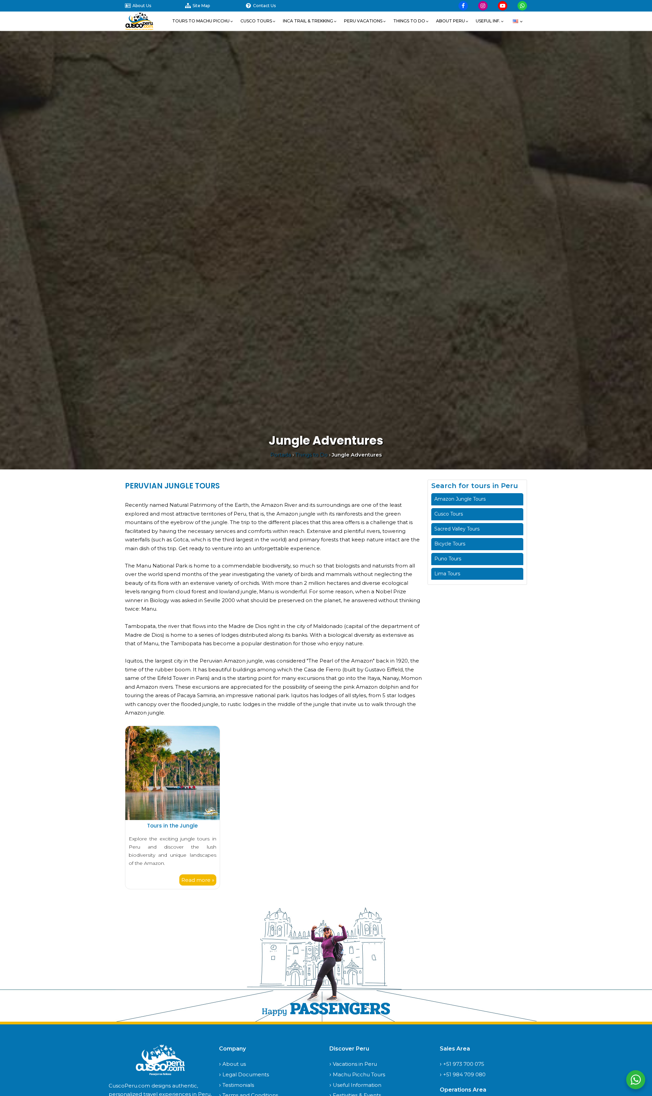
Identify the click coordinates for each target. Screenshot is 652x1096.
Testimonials (238, 1085)
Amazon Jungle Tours (460, 499)
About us (234, 1064)
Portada (280, 454)
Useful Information (357, 1085)
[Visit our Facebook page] (463, 6)
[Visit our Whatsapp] (522, 6)
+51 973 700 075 (463, 1064)
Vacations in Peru (355, 1064)
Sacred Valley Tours (456, 529)
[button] (203, 21)
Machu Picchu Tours (359, 1074)
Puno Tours (447, 559)
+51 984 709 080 (464, 1074)
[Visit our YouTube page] (502, 6)
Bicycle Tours (449, 544)
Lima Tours (447, 574)
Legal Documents (245, 1074)
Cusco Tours (448, 514)
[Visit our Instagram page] (483, 6)
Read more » (197, 880)
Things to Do (311, 454)
